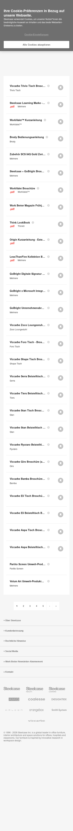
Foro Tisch (15, 346)
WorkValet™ (16, 124)
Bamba (13, 483)
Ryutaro (13, 449)
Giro (12, 466)
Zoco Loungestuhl (18, 329)
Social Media (11, 651)
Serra (12, 380)
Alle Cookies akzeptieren (36, 44)
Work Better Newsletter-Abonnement (24, 661)
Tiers (12, 397)
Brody (12, 141)
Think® (21, 226)
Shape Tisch (16, 363)
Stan (12, 414)
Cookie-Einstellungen (36, 34)
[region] (36, 25)
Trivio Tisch (15, 90)
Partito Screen (16, 568)
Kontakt (9, 672)
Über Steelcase (13, 620)
